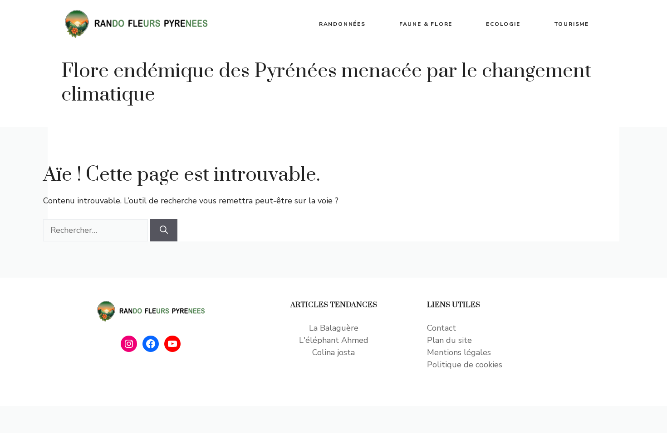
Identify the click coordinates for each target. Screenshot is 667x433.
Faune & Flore (425, 24)
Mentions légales (459, 352)
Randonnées (342, 24)
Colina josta (333, 352)
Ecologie (503, 24)
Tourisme (571, 24)
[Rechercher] (163, 230)
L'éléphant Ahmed (333, 340)
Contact (441, 327)
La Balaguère (333, 327)
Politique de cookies (464, 364)
